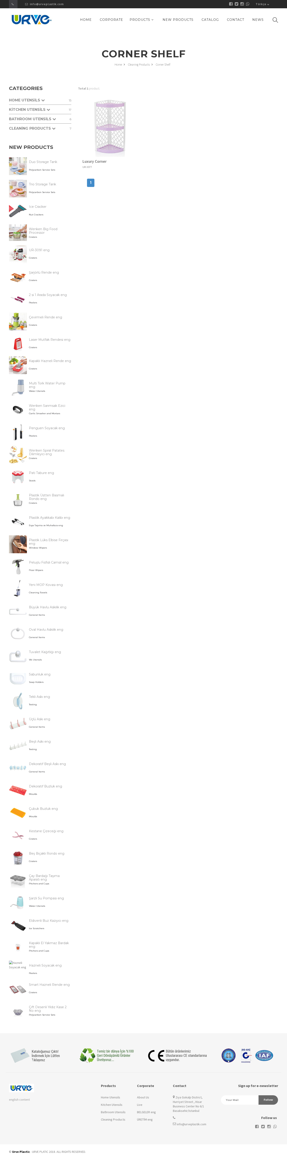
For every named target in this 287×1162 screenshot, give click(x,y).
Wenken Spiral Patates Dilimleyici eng (46, 452)
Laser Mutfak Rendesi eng (49, 340)
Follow (268, 1099)
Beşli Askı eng (40, 742)
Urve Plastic (21, 1152)
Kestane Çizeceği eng (46, 831)
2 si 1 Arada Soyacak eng (48, 295)
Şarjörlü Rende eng (44, 272)
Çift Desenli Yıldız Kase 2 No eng (48, 1009)
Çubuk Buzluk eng (43, 809)
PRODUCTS (140, 20)
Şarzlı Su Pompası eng (46, 898)
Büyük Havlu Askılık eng (47, 607)
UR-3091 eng (39, 250)
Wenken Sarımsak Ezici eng (47, 407)
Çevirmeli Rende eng (45, 317)
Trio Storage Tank (42, 184)
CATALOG (210, 20)
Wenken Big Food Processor (43, 231)
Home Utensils (110, 1097)
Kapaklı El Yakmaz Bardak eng (49, 945)
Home (119, 64)
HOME (86, 20)
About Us (143, 1097)
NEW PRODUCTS (178, 20)
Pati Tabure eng (41, 473)
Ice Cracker (37, 207)
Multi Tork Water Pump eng (47, 385)
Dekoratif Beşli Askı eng (47, 764)
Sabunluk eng (39, 674)
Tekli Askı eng (39, 697)
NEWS (258, 20)
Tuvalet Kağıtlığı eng (45, 652)
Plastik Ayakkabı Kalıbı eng (49, 518)
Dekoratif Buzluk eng (45, 786)
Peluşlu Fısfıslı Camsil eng (49, 562)
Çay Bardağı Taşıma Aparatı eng (44, 877)
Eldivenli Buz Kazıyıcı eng (48, 921)
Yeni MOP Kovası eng (46, 585)
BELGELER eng (146, 1112)
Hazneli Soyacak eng (45, 965)
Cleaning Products (139, 64)
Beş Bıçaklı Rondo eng (46, 853)
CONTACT (235, 20)
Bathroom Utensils (113, 1112)
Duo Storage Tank (43, 162)
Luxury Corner (95, 161)
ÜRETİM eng (145, 1119)
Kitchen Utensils (111, 1105)
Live (139, 1105)
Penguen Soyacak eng (47, 428)
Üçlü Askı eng (39, 719)
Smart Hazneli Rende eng (49, 985)
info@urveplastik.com (46, 4)
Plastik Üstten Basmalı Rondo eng (46, 497)
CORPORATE (111, 20)
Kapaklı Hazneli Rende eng (50, 361)
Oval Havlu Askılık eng (46, 630)
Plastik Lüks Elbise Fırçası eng (48, 542)
